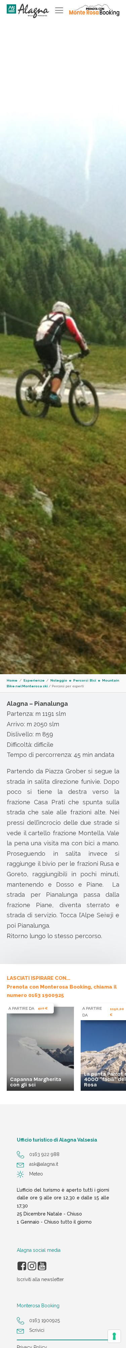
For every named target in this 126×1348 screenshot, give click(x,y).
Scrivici (36, 1330)
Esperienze (34, 680)
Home (12, 680)
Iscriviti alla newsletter (40, 1279)
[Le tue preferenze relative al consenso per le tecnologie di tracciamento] (114, 1336)
